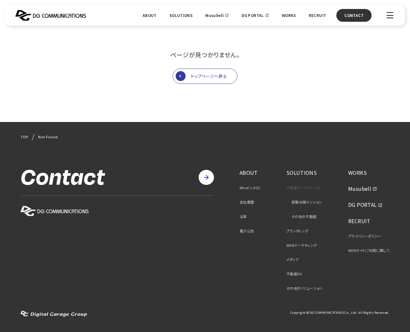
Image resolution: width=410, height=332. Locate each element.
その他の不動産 (304, 217)
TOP (24, 136)
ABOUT (150, 15)
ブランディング (297, 231)
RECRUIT (317, 15)
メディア (292, 259)
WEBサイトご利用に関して (369, 250)
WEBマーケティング (301, 245)
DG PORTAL (253, 15)
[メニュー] (390, 15)
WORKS (289, 15)
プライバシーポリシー (364, 236)
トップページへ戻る (209, 76)
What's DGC (250, 188)
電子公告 (247, 231)
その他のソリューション (304, 288)
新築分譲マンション (306, 202)
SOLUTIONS (181, 15)
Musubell (214, 15)
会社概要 (247, 202)
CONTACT (354, 15)
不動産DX (294, 274)
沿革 (243, 217)
